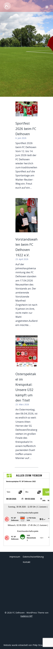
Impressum (14, 556)
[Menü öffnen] (46, 5)
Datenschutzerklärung (33, 556)
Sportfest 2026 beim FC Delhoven (25, 128)
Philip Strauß (38, 645)
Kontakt (26, 562)
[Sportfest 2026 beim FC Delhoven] (26, 108)
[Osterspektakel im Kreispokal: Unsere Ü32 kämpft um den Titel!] (26, 351)
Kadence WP (26, 616)
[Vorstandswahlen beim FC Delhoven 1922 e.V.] (26, 215)
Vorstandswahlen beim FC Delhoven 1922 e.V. (26, 247)
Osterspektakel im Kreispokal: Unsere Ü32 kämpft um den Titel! (25, 387)
